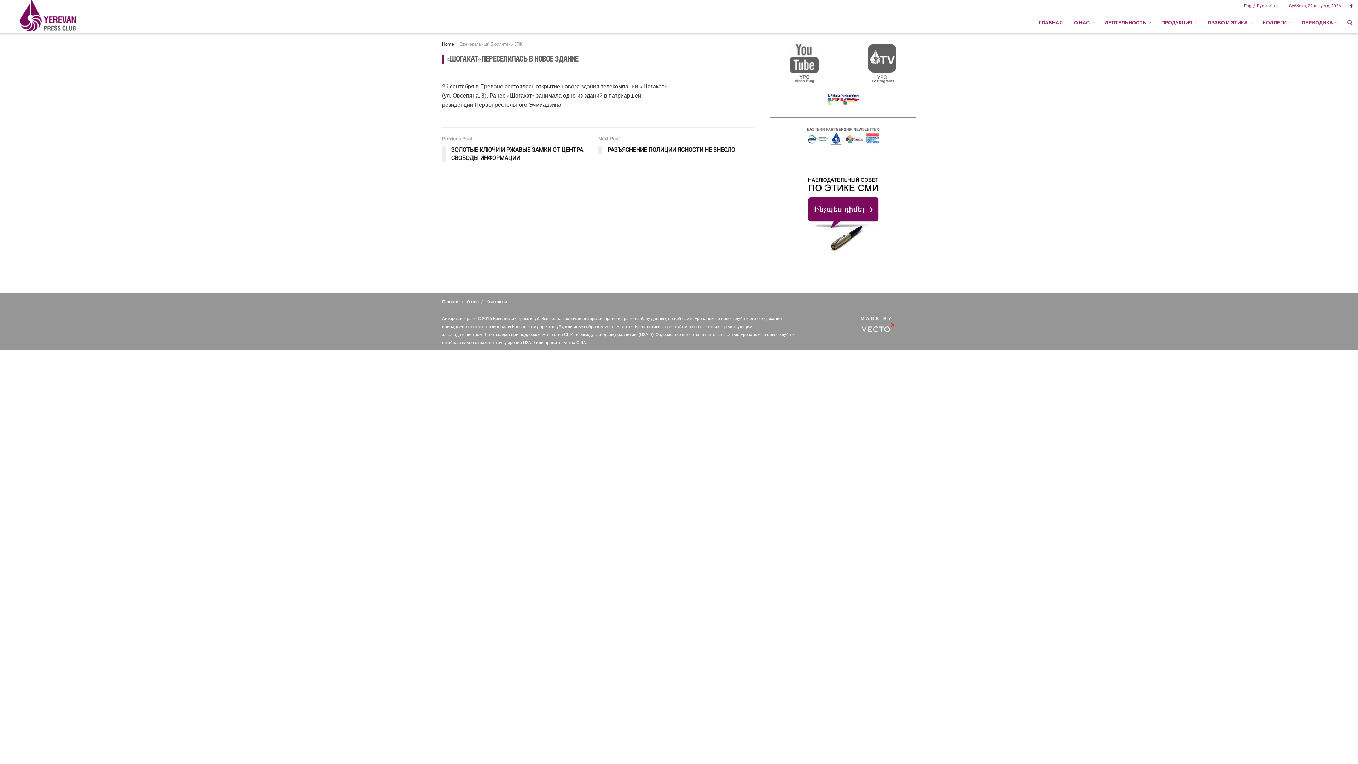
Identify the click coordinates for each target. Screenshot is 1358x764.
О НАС (1082, 22)
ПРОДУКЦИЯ (1176, 22)
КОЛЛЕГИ (1275, 22)
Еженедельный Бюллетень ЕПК (491, 44)
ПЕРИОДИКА (1317, 22)
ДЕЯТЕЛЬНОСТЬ (1125, 22)
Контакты (496, 302)
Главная (1051, 22)
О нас (473, 302)
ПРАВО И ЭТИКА (1228, 22)
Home (448, 44)
